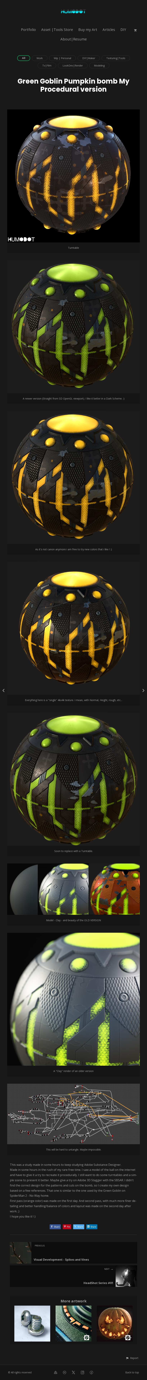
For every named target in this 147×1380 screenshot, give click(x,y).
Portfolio (28, 29)
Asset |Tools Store (57, 29)
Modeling (99, 65)
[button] (132, 1358)
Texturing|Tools (115, 58)
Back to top (132, 1372)
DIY (123, 29)
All (23, 58)
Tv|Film (46, 65)
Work (40, 58)
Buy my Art (87, 29)
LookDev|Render (73, 65)
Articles (109, 29)
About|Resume (73, 39)
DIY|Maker (88, 58)
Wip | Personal (62, 58)
